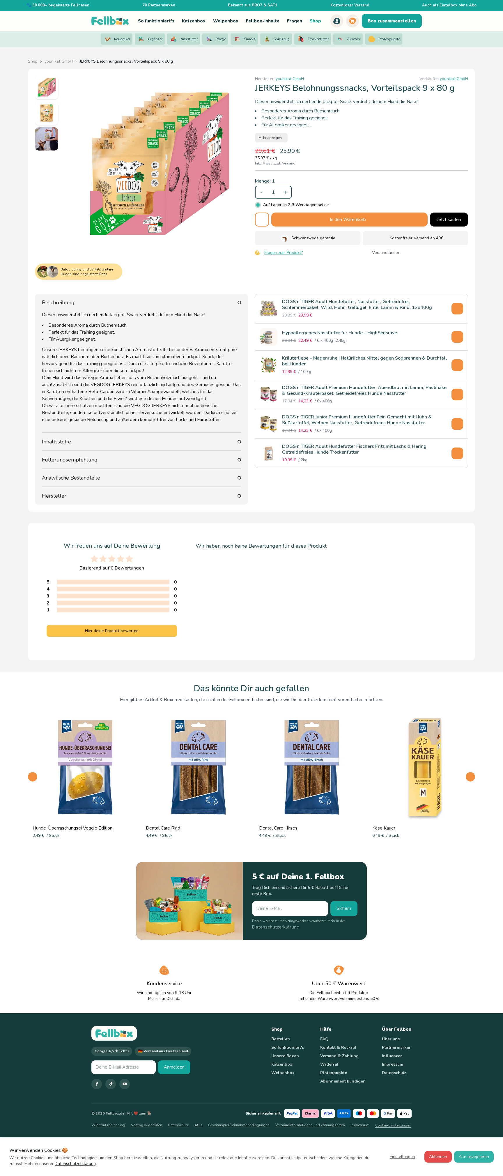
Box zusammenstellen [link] (392, 21)
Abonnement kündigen (343, 1081)
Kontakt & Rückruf (338, 1047)
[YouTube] (124, 1084)
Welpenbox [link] (225, 21)
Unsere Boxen (285, 1056)
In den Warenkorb (348, 219)
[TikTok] (110, 1084)
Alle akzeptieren (474, 1156)
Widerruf (329, 1064)
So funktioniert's (287, 1047)
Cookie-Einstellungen (393, 1125)
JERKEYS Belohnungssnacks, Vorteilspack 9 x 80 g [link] (126, 61)
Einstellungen (402, 1156)
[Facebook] (96, 1084)
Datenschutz (394, 1073)
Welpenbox (283, 1073)
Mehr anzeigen (270, 137)
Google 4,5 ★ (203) (112, 1050)
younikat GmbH (59, 61)
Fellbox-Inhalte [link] (262, 21)
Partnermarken (397, 1047)
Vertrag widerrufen (146, 1124)
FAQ (324, 1039)
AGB (198, 1124)
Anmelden (174, 1067)
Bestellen (280, 1039)
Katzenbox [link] (194, 21)
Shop (33, 61)
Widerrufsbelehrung (108, 1124)
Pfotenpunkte (333, 1073)
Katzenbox (281, 1064)
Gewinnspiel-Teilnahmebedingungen (239, 1124)
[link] (336, 21)
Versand (288, 163)
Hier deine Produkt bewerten (112, 631)
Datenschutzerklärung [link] (276, 927)
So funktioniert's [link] (156, 21)
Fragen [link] (294, 21)
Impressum (392, 1064)
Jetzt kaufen (449, 219)
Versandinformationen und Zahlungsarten (310, 1124)
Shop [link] (315, 21)
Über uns (391, 1039)
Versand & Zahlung (339, 1056)
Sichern (344, 908)
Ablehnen (438, 1156)
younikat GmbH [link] (290, 79)
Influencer (392, 1056)
